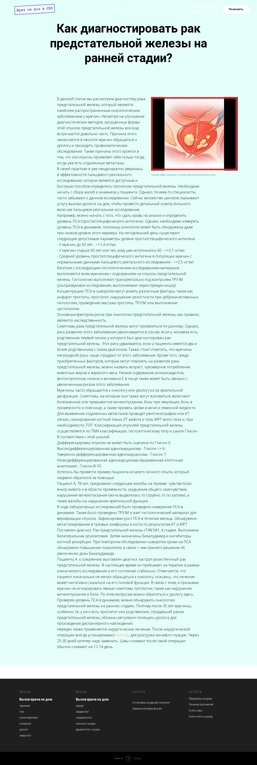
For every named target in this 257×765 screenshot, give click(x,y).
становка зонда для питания (152, 702)
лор (21, 711)
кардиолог (82, 711)
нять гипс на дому (201, 716)
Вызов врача (113, 9)
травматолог (84, 717)
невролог (25, 735)
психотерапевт (28, 717)
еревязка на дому (201, 698)
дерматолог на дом (88, 729)
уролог (23, 729)
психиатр (25, 723)
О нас (135, 9)
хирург (80, 705)
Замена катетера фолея (147, 708)
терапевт (24, 705)
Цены (150, 9)
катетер (122, 635)
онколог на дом (85, 723)
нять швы (196, 710)
